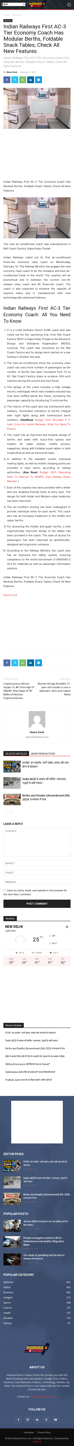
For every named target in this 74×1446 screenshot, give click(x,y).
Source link (10, 595)
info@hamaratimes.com (43, 1396)
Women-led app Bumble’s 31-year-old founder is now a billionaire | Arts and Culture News (54, 689)
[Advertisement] (37, 154)
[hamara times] (37, 4)
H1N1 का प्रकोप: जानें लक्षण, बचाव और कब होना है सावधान (31, 1032)
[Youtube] (55, 1419)
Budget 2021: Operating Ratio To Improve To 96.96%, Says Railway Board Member (39, 477)
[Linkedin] (30, 79)
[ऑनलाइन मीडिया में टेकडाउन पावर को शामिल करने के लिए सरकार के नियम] (12, 1226)
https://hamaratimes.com (37, 737)
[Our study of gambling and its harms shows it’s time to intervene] (12, 1259)
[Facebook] (6, 79)
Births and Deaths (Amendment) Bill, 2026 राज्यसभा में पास (35, 1048)
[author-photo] (37, 727)
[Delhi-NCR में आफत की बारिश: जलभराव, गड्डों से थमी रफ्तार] (12, 783)
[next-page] (11, 812)
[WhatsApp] (22, 79)
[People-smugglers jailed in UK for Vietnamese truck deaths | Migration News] (12, 1242)
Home (6, 15)
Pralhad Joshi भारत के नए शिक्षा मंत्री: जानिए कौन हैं (29, 1080)
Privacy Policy (43, 1432)
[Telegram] (38, 79)
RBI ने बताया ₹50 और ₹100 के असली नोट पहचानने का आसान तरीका (35, 1056)
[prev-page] (5, 812)
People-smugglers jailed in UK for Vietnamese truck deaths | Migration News (43, 1241)
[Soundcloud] (37, 1419)
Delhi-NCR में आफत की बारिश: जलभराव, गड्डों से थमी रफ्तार (32, 1040)
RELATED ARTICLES (16, 753)
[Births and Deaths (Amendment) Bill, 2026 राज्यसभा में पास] (12, 799)
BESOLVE (37, 1441)
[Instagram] (27, 1419)
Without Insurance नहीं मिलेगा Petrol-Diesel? (28, 1064)
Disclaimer (29, 1432)
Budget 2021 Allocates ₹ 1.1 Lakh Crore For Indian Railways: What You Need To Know (39, 424)
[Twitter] (14, 79)
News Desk (12, 72)
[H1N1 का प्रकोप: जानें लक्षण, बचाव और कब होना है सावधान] (12, 767)
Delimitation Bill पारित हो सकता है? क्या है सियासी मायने (30, 1072)
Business (17, 15)
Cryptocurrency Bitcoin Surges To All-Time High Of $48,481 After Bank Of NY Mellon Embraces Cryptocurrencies (18, 691)
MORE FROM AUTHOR (43, 753)
